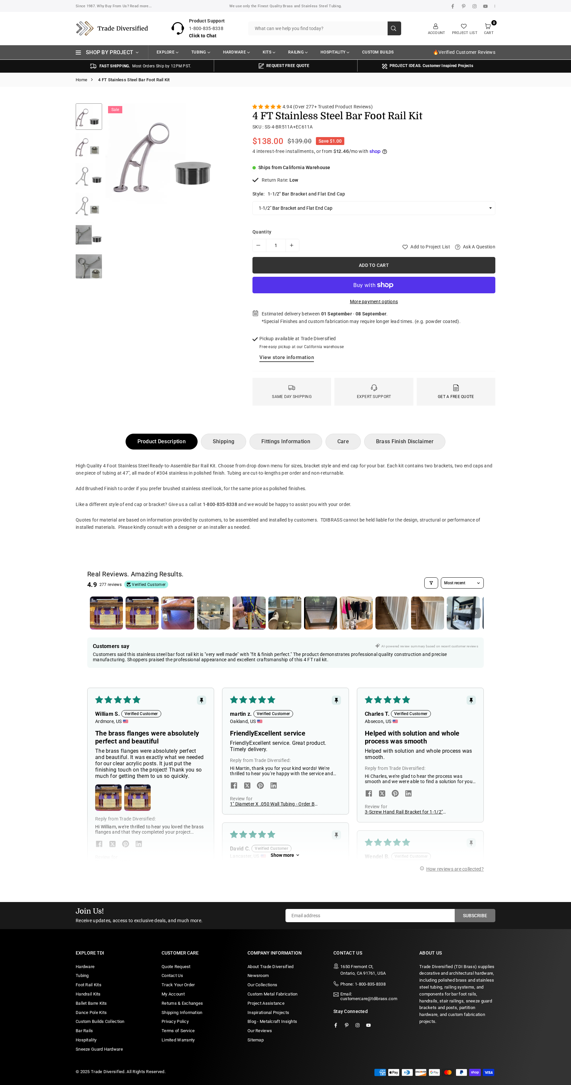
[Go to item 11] (463, 613)
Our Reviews (259, 1030)
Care (343, 441)
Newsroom (258, 975)
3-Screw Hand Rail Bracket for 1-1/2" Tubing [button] (404, 811)
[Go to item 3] (177, 613)
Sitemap (255, 1039)
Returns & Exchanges (182, 1003)
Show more (282, 855)
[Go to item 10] (427, 613)
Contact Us (172, 975)
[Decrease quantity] (259, 245)
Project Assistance (266, 1003)
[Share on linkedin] (139, 845)
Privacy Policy (175, 1021)
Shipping (223, 441)
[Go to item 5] (249, 613)
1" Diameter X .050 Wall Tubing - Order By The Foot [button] (273, 804)
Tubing (198, 52)
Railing (296, 52)
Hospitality (333, 52)
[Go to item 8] (356, 613)
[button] (227, 193)
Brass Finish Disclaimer (405, 441)
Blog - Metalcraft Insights (272, 1021)
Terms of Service (178, 1030)
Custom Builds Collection (100, 1021)
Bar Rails (84, 1030)
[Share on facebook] (99, 844)
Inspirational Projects (268, 1012)
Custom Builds (378, 52)
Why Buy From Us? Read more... (124, 6)
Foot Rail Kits (88, 984)
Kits (267, 52)
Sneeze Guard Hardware (99, 1049)
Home (81, 79)
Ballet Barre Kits (91, 1003)
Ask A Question (478, 246)
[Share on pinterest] (126, 844)
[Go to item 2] (142, 613)
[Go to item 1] (106, 613)
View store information (286, 357)
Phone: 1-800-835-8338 (363, 984)
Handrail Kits (88, 994)
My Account (173, 994)
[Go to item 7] (320, 613)
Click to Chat (203, 35)
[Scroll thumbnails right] (476, 613)
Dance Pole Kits (91, 1012)
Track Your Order (178, 984)
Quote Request (176, 966)
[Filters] (431, 583)
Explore (165, 52)
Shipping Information (182, 1012)
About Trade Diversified (270, 966)
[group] (171, 153)
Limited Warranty (178, 1039)
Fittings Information (285, 441)
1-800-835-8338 (220, 504)
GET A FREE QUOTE (456, 396)
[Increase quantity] (292, 245)
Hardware (234, 52)
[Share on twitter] (112, 845)
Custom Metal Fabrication (272, 994)
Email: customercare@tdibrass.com (368, 996)
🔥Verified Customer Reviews (464, 52)
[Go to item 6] (284, 613)
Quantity (261, 232)
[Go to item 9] (391, 613)
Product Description (161, 441)
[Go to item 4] (213, 613)
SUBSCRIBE (475, 915)
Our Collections (262, 984)
